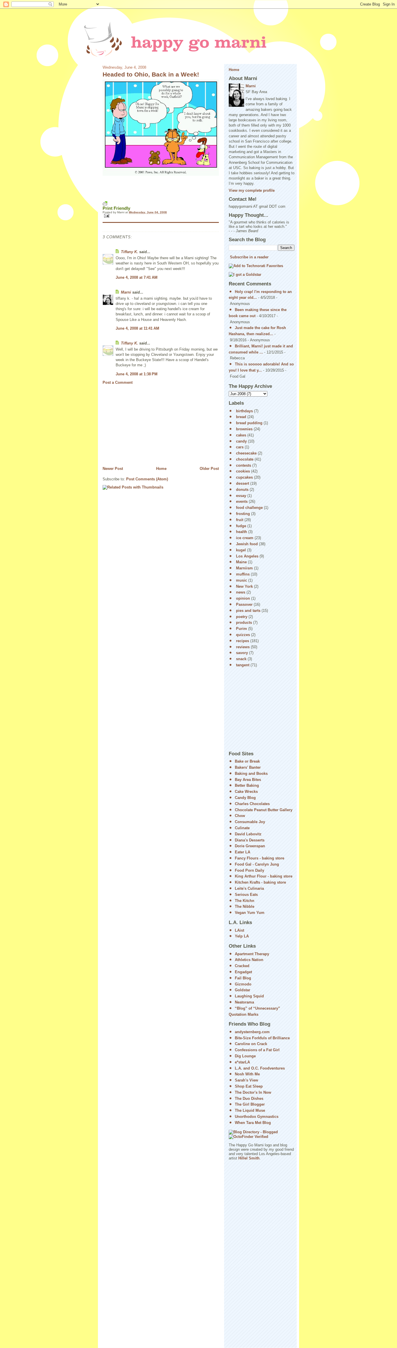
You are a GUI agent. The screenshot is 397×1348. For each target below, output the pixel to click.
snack (241, 659)
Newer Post (113, 468)
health (241, 532)
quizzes (243, 635)
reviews (243, 647)
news (240, 592)
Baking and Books (251, 773)
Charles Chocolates (252, 804)
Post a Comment (118, 382)
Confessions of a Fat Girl (257, 1050)
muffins (243, 574)
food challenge (249, 507)
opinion (243, 598)
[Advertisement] (146, 425)
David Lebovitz (248, 834)
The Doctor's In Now (253, 1092)
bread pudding (249, 423)
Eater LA (242, 852)
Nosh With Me (247, 1074)
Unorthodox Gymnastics (256, 1116)
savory (242, 653)
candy (241, 441)
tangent (242, 665)
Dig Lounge (245, 1056)
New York (244, 586)
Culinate (242, 828)
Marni (126, 292)
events (242, 501)
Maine (241, 562)
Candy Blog (245, 797)
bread (241, 417)
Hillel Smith (249, 1158)
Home (161, 468)
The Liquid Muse (250, 1110)
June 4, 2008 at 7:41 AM (137, 277)
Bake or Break (247, 761)
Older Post (209, 468)
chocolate (244, 459)
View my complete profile (252, 190)
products (244, 622)
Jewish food (247, 544)
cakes (241, 435)
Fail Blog (243, 978)
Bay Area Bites (248, 779)
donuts (242, 489)
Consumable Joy (250, 822)
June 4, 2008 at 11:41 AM (137, 328)
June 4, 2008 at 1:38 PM (137, 374)
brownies (244, 429)
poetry (241, 616)
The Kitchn (244, 900)
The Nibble (244, 906)
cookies (243, 471)
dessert (242, 483)
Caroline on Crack (251, 1044)
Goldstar (242, 990)
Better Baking (247, 785)
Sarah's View (246, 1080)
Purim (241, 628)
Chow (240, 816)
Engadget (243, 972)
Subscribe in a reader (249, 257)
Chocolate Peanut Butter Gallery (263, 810)
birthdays (244, 411)
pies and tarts (248, 610)
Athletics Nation (249, 960)
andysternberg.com (252, 1032)
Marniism (244, 568)
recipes (242, 641)
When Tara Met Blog (253, 1122)
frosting (243, 514)
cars (240, 447)
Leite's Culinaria (249, 888)
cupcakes (244, 477)
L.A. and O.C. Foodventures (260, 1068)
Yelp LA (242, 936)
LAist (239, 930)
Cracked (242, 966)
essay (241, 495)
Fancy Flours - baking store (259, 858)
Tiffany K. (129, 252)
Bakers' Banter (248, 767)
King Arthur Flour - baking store (263, 876)
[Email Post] (161, 216)
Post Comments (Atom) (147, 479)
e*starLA (242, 1062)
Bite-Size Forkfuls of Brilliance (262, 1038)
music (241, 580)
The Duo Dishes (249, 1098)
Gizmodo (243, 984)
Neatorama (244, 1002)
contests (243, 465)
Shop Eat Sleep (249, 1086)
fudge (241, 526)
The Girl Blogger (250, 1104)
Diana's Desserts (249, 840)
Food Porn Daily (249, 870)
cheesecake (246, 453)
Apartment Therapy (252, 954)
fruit (239, 520)
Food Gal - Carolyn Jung (257, 864)
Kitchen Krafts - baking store (260, 882)
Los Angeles (247, 556)
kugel (241, 550)
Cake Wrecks (246, 791)
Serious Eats (246, 894)
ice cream (244, 538)
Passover (244, 604)
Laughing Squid (249, 996)
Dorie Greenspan (250, 846)
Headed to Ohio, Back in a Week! (151, 74)
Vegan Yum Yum (249, 912)
